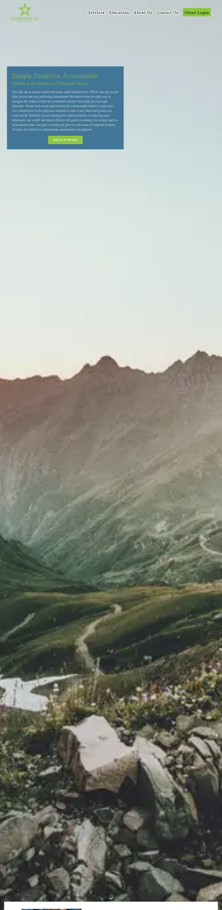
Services (96, 12)
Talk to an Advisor (68, 139)
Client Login (197, 12)
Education (119, 12)
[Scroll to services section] (111, 899)
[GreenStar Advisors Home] (25, 12)
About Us (143, 12)
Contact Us (167, 12)
